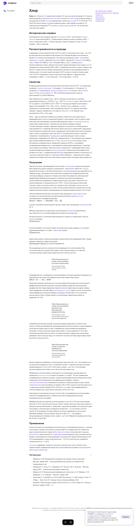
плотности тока (43, 375)
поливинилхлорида (63, 432)
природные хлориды (36, 60)
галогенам (74, 18)
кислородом (78, 121)
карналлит (79, 60)
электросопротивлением (38, 382)
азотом (86, 121)
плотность (70, 101)
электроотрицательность (60, 90)
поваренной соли (76, 196)
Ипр (45, 450)
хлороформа (56, 434)
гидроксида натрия (80, 194)
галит (59, 60)
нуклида (74, 21)
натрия (78, 185)
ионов (80, 228)
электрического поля (61, 290)
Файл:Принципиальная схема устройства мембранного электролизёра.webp (60, 347)
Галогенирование (59, 150)
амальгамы (57, 230)
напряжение (33, 385)
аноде (31, 219)
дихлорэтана (34, 434)
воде (84, 106)
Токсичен (32, 445)
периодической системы (51, 18)
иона (87, 65)
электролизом (70, 166)
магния (85, 185)
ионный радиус (45, 93)
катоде (70, 211)
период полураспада (60, 26)
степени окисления (44, 88)
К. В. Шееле (61, 37)
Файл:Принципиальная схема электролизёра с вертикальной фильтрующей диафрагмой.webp (60, 308)
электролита (84, 205)
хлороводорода (55, 136)
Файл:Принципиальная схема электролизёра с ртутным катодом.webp (60, 261)
